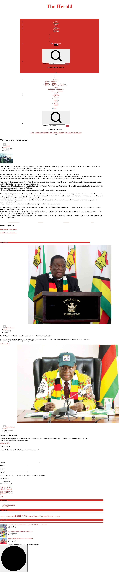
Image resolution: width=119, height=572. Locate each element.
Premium (56, 94)
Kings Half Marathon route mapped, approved (20, 538)
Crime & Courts (56, 37)
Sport (56, 27)
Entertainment (56, 28)
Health (55, 100)
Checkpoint (59, 89)
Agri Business (54, 85)
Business (56, 25)
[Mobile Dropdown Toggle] (58, 31)
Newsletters (56, 79)
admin (8, 146)
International (56, 38)
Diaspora (56, 105)
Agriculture (46, 71)
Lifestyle (56, 102)
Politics (46, 81)
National (56, 24)
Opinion (47, 85)
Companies (54, 84)
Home (56, 21)
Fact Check (60, 90)
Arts (51, 71)
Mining (54, 83)
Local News (21, 515)
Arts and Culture (57, 71)
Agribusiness (56, 29)
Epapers (56, 103)
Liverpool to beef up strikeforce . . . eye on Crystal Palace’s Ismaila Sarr (27, 524)
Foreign (47, 83)
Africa (56, 33)
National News (38, 516)
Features (47, 84)
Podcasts (56, 92)
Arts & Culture (56, 35)
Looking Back (56, 40)
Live (56, 98)
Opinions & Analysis (56, 41)
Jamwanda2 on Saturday (56, 34)
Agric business (39, 71)
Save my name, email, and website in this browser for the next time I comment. (23, 475)
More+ (55, 96)
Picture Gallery (56, 95)
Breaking (70, 71)
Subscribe (56, 44)
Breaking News (77, 71)
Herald (5, 147)
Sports (56, 87)
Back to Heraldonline (56, 43)
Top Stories (56, 23)
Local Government (62, 85)
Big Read (65, 71)
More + (55, 31)
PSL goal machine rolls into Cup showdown (20, 531)
